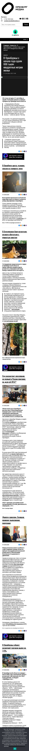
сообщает (5, 500)
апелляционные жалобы (10, 495)
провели (13, 422)
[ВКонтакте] (19, 151)
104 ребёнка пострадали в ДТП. (16, 624)
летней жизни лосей (11, 321)
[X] (24, 151)
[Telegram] (22, 151)
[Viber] (26, 151)
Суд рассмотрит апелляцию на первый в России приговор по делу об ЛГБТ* (14, 379)
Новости (13, 45)
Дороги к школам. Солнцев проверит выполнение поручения (13, 520)
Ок (15, 748)
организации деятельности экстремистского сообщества (12, 415)
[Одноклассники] (21, 151)
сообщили (19, 218)
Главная (6, 45)
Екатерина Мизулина (8, 432)
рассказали (15, 309)
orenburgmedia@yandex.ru (11, 21)
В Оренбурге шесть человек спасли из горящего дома (13, 167)
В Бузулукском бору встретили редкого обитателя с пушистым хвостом (14, 234)
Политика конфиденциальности (17, 746)
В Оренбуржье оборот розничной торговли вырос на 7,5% (14, 647)
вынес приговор (17, 454)
